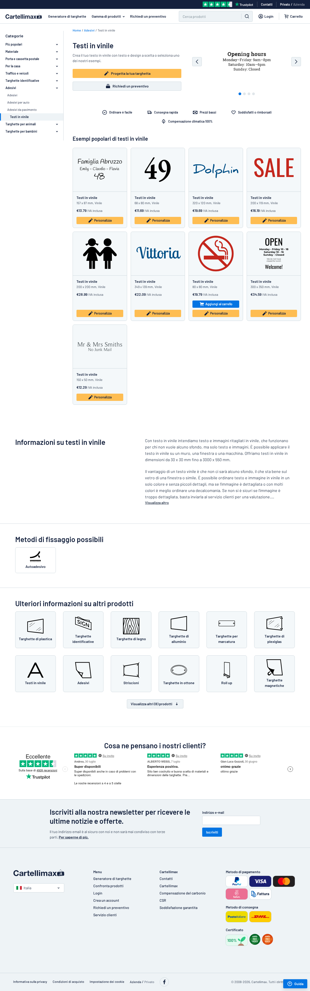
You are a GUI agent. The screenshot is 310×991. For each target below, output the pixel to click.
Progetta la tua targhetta (130, 73)
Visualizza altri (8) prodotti (151, 704)
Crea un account (106, 900)
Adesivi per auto (18, 102)
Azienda (299, 4)
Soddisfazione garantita (178, 907)
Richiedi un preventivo (148, 16)
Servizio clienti (105, 915)
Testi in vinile (86, 197)
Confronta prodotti (108, 886)
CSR (163, 900)
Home (77, 30)
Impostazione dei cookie (107, 982)
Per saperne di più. (74, 837)
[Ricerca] (246, 16)
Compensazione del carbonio (183, 893)
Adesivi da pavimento (22, 109)
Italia (27, 888)
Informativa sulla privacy (30, 982)
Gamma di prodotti (106, 16)
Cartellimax (169, 886)
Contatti (166, 878)
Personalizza (103, 220)
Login (97, 893)
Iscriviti (212, 832)
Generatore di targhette (67, 16)
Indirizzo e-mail (213, 812)
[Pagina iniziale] (48, 873)
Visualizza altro (157, 502)
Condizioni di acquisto (68, 982)
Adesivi (12, 95)
